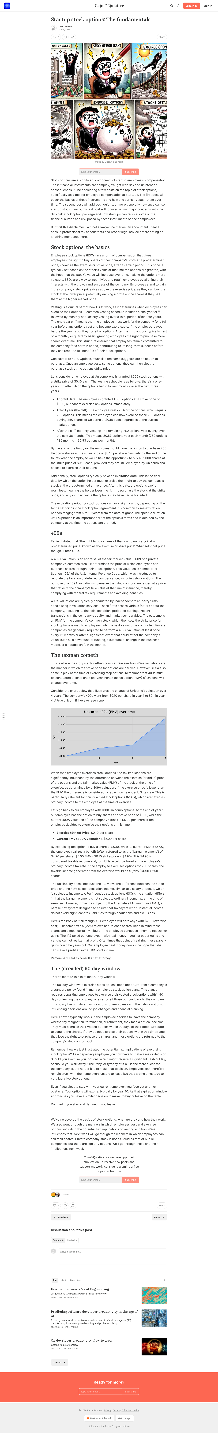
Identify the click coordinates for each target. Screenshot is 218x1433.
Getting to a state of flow (64, 1344)
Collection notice (130, 1410)
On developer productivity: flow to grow (81, 1340)
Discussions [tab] (75, 1280)
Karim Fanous (65, 26)
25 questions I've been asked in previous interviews (79, 1293)
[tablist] (65, 1240)
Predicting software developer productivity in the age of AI (94, 1314)
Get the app (124, 1418)
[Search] (172, 6)
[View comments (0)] (65, 37)
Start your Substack (101, 1418)
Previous (63, 1217)
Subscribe (192, 5)
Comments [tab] (58, 1240)
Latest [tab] (63, 1280)
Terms (116, 1410)
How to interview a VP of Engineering (80, 1289)
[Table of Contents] (3, 716)
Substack (93, 1426)
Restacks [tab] (72, 1240)
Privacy (107, 1410)
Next (157, 1217)
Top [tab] (54, 1280)
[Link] (46, 247)
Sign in (208, 5)
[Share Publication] (179, 6)
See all (57, 1362)
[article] (109, 1295)
